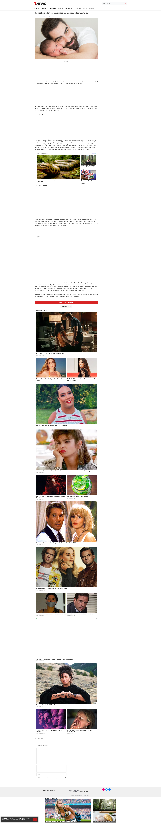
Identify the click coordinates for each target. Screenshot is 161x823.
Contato (44, 790)
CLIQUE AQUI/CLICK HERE (83, 791)
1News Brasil (53, 16)
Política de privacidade (51, 790)
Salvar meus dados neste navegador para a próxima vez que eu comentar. (60, 778)
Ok (35, 819)
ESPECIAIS (91, 8)
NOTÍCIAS (36, 8)
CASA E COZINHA (68, 8)
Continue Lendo (65, 302)
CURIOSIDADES (78, 8)
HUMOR (85, 8)
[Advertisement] (66, 71)
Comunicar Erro (65, 306)
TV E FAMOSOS (44, 8)
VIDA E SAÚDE (53, 8)
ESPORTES (60, 8)
